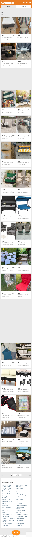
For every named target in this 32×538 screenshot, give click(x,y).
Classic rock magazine (8, 518)
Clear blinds (5, 525)
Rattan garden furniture (6, 496)
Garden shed (19, 499)
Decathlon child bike (21, 505)
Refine (26, 14)
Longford (12, 65)
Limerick (7, 296)
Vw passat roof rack (21, 516)
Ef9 (17, 501)
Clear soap (19, 525)
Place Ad (24, 6)
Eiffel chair (19, 503)
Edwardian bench (7, 501)
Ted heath (18, 512)
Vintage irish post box (22, 514)
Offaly (23, 296)
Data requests (19, 536)
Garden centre (20, 488)
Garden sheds (6, 494)
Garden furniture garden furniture (6, 486)
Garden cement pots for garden (21, 486)
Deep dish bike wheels (20, 507)
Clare (6, 218)
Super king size (20, 510)
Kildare (22, 65)
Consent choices (12, 536)
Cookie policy (4, 536)
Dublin (9, 39)
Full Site (2, 536)
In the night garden (21, 494)
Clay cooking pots (7, 523)
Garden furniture (6, 492)
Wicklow (22, 138)
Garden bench (6, 499)
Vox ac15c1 (5, 516)
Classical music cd (21, 518)
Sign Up (25, 2)
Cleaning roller (20, 523)
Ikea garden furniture (22, 496)
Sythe (3, 512)
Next (30, 475)
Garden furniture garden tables (6, 489)
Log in (12, 536)
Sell (16, 532)
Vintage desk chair (7, 514)
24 (20, 475)
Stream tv (5, 510)
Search (8, 6)
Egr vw (4, 503)
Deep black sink (6, 507)
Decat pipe (5, 505)
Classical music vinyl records (8, 521)
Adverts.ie (7, 3)
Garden (18, 492)
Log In (29, 2)
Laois (8, 164)
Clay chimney (20, 520)
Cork (26, 192)
